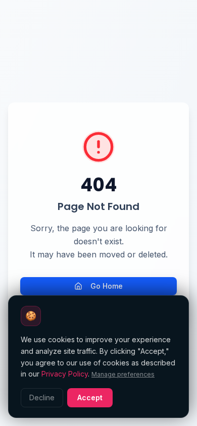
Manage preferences (123, 374)
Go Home (106, 286)
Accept (90, 397)
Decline (42, 397)
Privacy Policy (64, 373)
